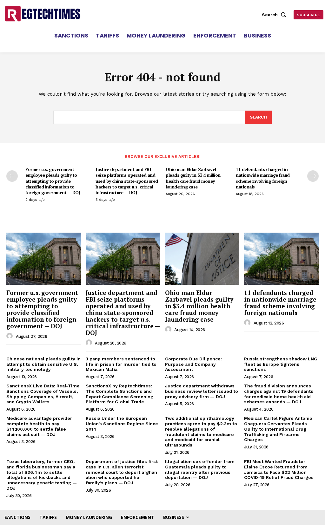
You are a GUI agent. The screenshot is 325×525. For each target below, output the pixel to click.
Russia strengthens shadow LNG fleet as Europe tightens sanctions (280, 364)
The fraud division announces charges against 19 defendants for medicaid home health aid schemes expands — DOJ (278, 393)
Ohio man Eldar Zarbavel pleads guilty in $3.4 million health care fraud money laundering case (193, 178)
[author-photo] (10, 336)
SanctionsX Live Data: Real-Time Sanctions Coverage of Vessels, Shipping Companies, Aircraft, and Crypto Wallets (43, 393)
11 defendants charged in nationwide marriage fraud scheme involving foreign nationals (263, 178)
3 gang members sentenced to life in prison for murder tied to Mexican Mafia (121, 364)
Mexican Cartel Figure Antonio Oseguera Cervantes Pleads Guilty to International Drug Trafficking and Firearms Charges (278, 429)
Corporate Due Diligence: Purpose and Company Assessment (193, 364)
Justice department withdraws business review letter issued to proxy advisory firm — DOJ (201, 391)
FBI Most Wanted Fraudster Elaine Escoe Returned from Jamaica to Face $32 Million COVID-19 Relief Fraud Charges (279, 469)
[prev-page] (12, 176)
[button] (275, 14)
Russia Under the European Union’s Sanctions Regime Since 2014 (122, 424)
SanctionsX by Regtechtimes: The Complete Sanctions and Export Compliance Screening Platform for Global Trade (119, 393)
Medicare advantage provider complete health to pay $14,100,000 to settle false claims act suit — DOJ (39, 426)
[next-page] (313, 176)
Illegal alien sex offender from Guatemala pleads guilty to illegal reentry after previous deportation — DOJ (200, 469)
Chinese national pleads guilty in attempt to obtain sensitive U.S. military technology (43, 364)
